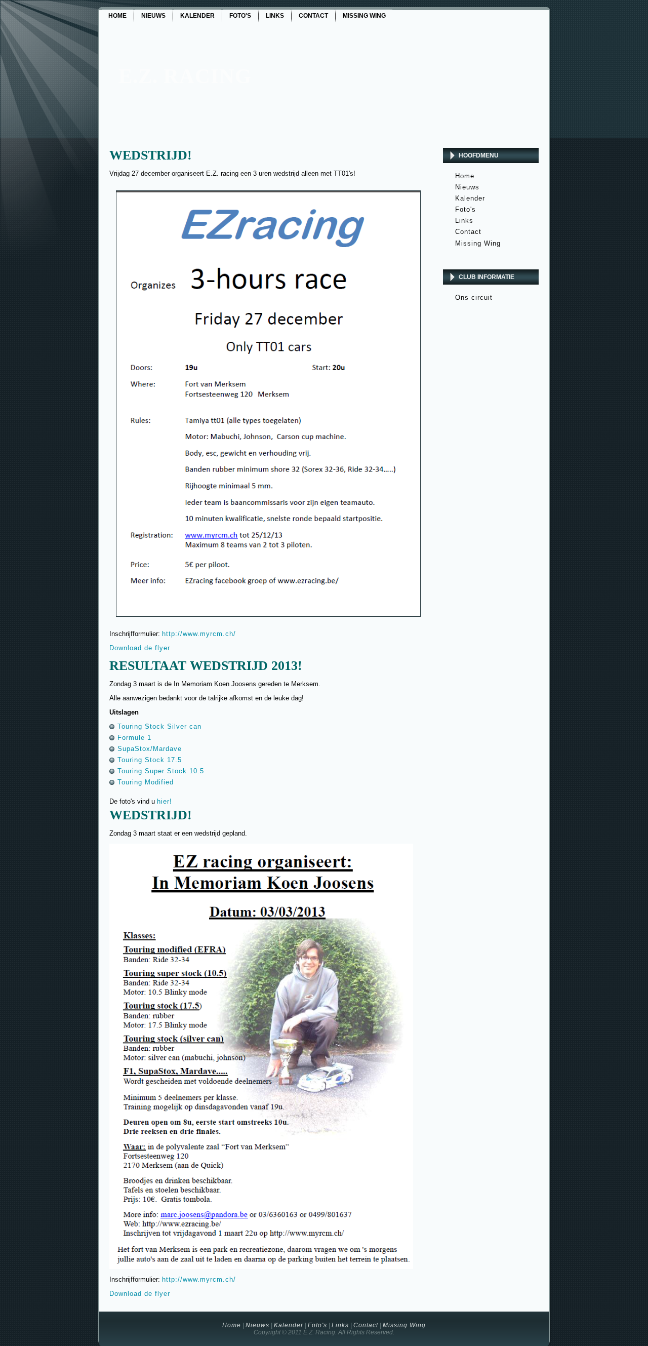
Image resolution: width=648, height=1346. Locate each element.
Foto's (465, 209)
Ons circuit (474, 297)
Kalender (470, 198)
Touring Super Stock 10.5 (160, 771)
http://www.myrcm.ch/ (199, 634)
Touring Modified (145, 782)
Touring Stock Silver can (159, 726)
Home (464, 176)
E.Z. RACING (185, 76)
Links (464, 220)
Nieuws (467, 187)
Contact (468, 231)
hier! (164, 801)
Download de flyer (139, 648)
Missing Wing (478, 243)
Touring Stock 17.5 (149, 760)
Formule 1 (134, 737)
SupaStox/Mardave (149, 749)
